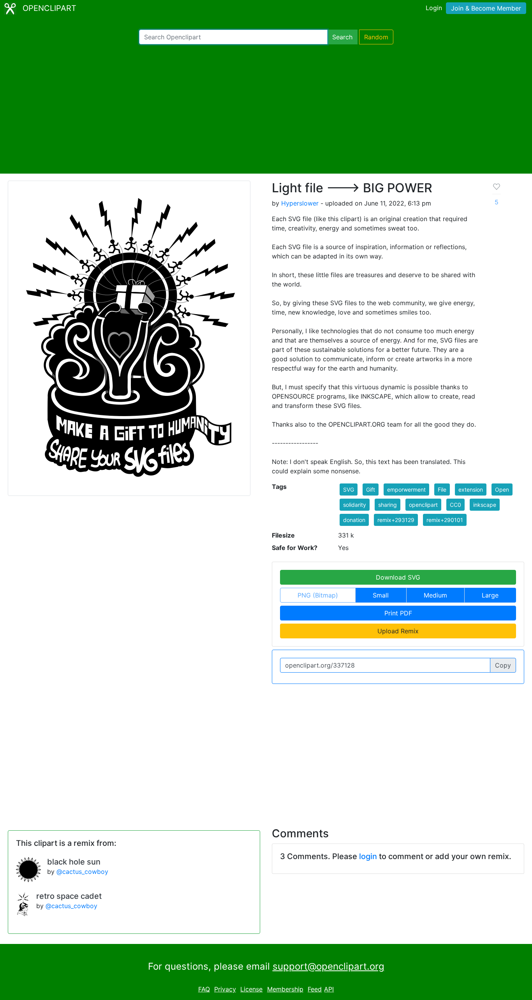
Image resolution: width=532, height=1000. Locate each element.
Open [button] (502, 489)
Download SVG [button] (398, 577)
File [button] (442, 489)
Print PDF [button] (398, 613)
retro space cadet (69, 896)
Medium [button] (435, 595)
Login (434, 8)
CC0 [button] (455, 504)
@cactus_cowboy (82, 871)
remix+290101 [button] (444, 520)
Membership (285, 989)
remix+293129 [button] (395, 520)
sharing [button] (387, 504)
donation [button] (354, 520)
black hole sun (73, 861)
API (329, 989)
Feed (315, 989)
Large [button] (490, 595)
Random (376, 37)
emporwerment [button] (406, 489)
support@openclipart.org (328, 966)
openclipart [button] (423, 504)
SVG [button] (348, 489)
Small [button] (381, 595)
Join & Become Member (486, 8)
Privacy (225, 989)
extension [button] (470, 489)
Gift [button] (370, 489)
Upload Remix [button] (398, 631)
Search (342, 37)
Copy (503, 665)
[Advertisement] (266, 108)
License (251, 989)
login (368, 856)
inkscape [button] (484, 504)
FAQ (204, 989)
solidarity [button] (354, 504)
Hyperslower (300, 203)
